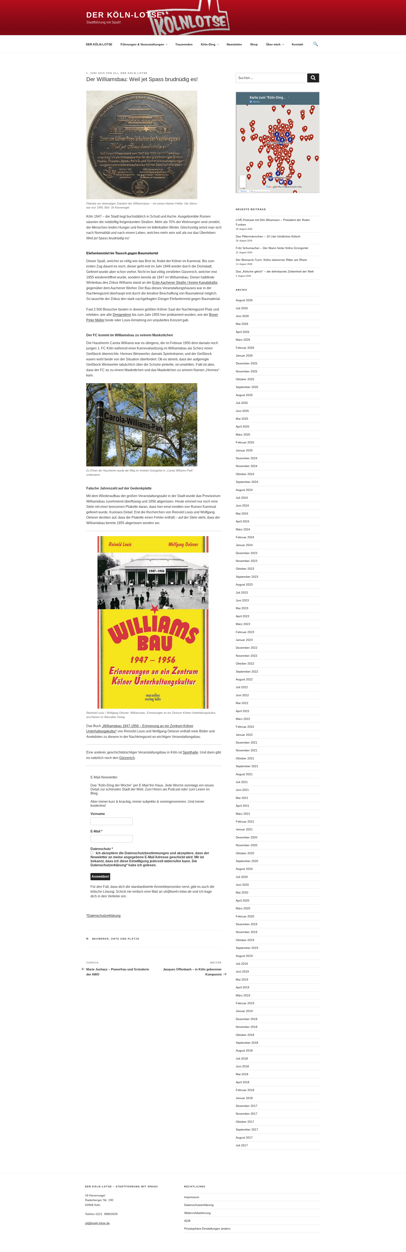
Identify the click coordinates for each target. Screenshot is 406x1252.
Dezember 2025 (246, 363)
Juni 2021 (242, 790)
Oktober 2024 (245, 474)
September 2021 (247, 766)
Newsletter (234, 44)
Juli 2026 (242, 308)
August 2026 (244, 300)
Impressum (191, 1197)
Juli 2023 (242, 592)
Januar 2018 (244, 1098)
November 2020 (246, 845)
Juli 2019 (242, 963)
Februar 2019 (245, 1003)
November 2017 (246, 1113)
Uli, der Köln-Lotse (130, 73)
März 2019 (243, 995)
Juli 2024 (242, 497)
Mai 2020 (242, 892)
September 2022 (247, 671)
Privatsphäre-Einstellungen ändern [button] (207, 1228)
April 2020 (242, 900)
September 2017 (247, 1129)
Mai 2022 (242, 703)
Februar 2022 (245, 726)
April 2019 (242, 987)
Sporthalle (190, 752)
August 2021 (244, 774)
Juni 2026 (242, 316)
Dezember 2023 (246, 553)
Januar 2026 (244, 355)
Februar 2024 (245, 537)
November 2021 (246, 750)
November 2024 (246, 466)
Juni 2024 (242, 505)
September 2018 (247, 1042)
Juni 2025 (242, 411)
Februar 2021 (245, 821)
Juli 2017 (242, 1145)
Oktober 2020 (245, 853)
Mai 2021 (242, 798)
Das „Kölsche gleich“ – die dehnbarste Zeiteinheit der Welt (275, 271)
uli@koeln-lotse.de (97, 1223)
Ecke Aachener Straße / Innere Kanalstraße (184, 282)
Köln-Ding (208, 44)
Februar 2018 (245, 1090)
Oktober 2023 (245, 568)
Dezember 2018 (246, 1019)
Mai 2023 (242, 608)
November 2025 (246, 371)
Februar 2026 (245, 347)
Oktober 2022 (245, 663)
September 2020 (247, 861)
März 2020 (243, 908)
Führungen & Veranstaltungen (142, 44)
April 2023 (242, 616)
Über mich (273, 44)
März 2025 (243, 434)
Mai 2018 (242, 1074)
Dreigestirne (122, 314)
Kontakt (297, 44)
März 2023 (243, 624)
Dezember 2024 (246, 458)
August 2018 (244, 1050)
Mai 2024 (242, 513)
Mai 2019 (242, 979)
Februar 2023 (245, 632)
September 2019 (247, 948)
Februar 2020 (245, 916)
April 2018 (242, 1082)
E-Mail (96, 831)
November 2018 (246, 1027)
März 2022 (243, 719)
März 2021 (243, 813)
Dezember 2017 (246, 1106)
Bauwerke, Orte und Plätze (116, 938)
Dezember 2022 (246, 647)
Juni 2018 (242, 1066)
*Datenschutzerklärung (103, 915)
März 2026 (243, 339)
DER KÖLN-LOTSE (99, 44)
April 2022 (242, 711)
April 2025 (242, 426)
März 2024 (243, 529)
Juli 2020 (242, 877)
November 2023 (246, 561)
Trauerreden (184, 44)
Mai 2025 (242, 418)
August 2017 (244, 1137)
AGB (187, 1220)
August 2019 (244, 956)
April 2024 (242, 521)
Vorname (98, 814)
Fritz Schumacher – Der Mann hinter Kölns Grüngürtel (272, 248)
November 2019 (246, 932)
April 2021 (242, 805)
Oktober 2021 (245, 758)
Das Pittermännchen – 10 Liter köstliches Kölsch (268, 236)
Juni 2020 (242, 884)
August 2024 (244, 490)
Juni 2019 (242, 971)
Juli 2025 (242, 403)
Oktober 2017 (245, 1121)
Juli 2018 (242, 1058)
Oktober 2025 (245, 379)
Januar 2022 (244, 734)
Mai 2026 (242, 324)
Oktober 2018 (245, 1035)
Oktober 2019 (245, 940)
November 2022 (246, 655)
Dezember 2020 (246, 837)
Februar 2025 (245, 442)
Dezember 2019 (246, 924)
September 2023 (247, 576)
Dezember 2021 (246, 742)
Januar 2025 (244, 450)
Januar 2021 (244, 829)
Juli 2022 (242, 687)
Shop (254, 44)
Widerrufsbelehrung (197, 1213)
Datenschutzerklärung (199, 1205)
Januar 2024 (244, 545)
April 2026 (242, 332)
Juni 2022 (242, 695)
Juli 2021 (242, 782)
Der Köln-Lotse (124, 15)
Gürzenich (127, 758)
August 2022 (244, 679)
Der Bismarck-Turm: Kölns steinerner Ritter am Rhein (271, 260)
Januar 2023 (244, 640)
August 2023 (244, 584)
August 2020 (244, 869)
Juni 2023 (242, 600)
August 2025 (244, 395)
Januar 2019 (244, 1011)
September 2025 (247, 387)
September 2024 (247, 482)
